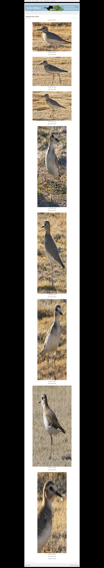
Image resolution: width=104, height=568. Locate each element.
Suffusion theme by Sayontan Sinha (74, 565)
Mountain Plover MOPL (32, 16)
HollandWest (28, 565)
